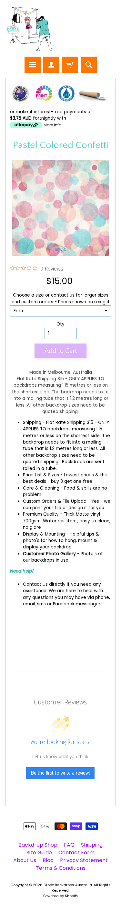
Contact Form (76, 852)
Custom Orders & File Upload (54, 501)
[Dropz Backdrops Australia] (29, 29)
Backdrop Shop (37, 845)
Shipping (32, 422)
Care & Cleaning (41, 488)
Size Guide (39, 852)
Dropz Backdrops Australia (68, 884)
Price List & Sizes (41, 475)
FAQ (69, 845)
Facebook (64, 604)
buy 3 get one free (71, 481)
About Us (24, 860)
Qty (60, 324)
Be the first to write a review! (60, 773)
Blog (48, 860)
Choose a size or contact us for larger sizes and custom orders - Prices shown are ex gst (61, 298)
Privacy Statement (84, 860)
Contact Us (35, 584)
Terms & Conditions (61, 868)
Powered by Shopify (60, 895)
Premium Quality (41, 514)
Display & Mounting (44, 534)
